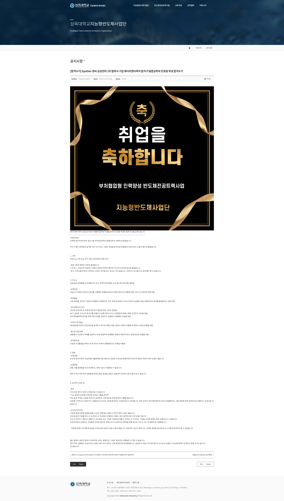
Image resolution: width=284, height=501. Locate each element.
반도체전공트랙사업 (162, 5)
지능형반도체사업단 (141, 5)
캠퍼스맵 (136, 483)
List (74, 464)
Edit (201, 464)
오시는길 (110, 483)
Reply (81, 464)
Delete (208, 464)
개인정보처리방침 (123, 483)
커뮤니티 (202, 5)
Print (209, 79)
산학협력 (190, 5)
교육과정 (178, 5)
